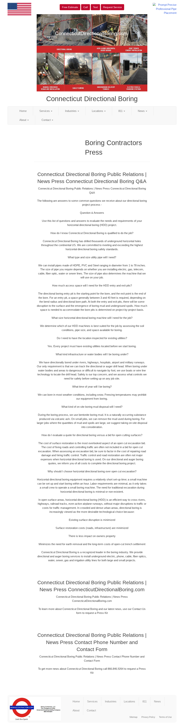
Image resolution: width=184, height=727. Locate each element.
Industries (71, 110)
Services (44, 110)
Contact (46, 119)
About (23, 119)
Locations (98, 110)
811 (120, 110)
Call (85, 7)
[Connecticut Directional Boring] (35, 709)
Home (23, 110)
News (141, 110)
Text (95, 7)
